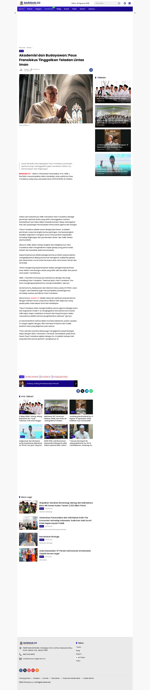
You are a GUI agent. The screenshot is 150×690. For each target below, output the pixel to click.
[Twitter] (82, 391)
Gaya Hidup (80, 657)
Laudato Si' (47, 377)
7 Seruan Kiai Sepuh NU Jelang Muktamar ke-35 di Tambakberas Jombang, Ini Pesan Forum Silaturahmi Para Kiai (81, 443)
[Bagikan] (91, 70)
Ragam (79, 654)
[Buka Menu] (129, 3)
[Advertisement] (75, 29)
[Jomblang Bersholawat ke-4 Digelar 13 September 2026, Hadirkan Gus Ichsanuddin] (81, 407)
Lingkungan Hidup (61, 377)
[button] (119, 3)
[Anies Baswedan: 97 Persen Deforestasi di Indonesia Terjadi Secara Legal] (28, 554)
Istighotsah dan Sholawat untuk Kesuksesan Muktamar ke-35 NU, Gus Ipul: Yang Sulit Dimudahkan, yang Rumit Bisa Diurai (30, 443)
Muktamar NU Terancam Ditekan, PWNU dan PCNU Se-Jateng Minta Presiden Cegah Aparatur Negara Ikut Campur (55, 418)
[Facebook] (78, 391)
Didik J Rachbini (32, 377)
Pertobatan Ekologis (49, 536)
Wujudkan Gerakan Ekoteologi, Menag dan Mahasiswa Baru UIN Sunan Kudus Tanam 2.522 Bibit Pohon (66, 504)
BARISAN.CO (24, 173)
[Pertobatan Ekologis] (28, 539)
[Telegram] (87, 391)
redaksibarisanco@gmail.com (34, 659)
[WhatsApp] (91, 391)
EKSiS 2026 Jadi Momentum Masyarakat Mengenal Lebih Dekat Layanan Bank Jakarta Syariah (55, 443)
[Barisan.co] (30, 3)
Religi (78, 650)
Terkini (78, 647)
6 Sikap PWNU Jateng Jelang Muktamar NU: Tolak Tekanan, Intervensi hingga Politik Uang (30, 418)
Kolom (42, 540)
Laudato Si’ (34, 298)
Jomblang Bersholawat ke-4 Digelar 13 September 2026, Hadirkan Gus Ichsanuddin (81, 418)
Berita (21, 51)
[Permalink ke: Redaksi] (21, 70)
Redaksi (26, 69)
